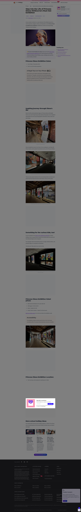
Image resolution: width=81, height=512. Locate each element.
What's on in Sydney (36, 485)
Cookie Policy (59, 474)
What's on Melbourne (17, 485)
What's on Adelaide (47, 485)
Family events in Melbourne (62, 52)
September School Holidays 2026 (19, 499)
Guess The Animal (35, 478)
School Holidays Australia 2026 (19, 494)
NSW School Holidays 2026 (36, 496)
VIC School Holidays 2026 (48, 498)
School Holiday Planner (55, 2)
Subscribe (63, 15)
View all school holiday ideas (40, 454)
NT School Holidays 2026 (36, 498)
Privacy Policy (59, 468)
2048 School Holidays (64, 2)
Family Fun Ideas (47, 2)
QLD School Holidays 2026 (36, 499)
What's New (46, 472)
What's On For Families (36, 470)
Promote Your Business (48, 478)
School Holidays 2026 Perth (61, 499)
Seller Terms (59, 470)
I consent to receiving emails (63, 13)
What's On (41, 2)
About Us (46, 470)
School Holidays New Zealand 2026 (19, 496)
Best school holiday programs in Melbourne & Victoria (63, 50)
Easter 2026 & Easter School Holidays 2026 (21, 498)
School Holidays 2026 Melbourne (60, 495)
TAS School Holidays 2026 (48, 496)
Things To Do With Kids (34, 2)
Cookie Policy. (65, 498)
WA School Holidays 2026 (48, 499)
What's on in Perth (17, 487)
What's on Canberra (47, 487)
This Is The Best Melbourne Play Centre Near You (64, 56)
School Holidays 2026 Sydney (61, 497)
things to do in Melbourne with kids (42, 235)
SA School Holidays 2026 (48, 494)
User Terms (58, 472)
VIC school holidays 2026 (62, 53)
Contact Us (46, 469)
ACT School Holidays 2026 (36, 494)
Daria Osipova (30, 18)
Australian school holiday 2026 (44, 0)
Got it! (65, 500)
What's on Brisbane (36, 487)
